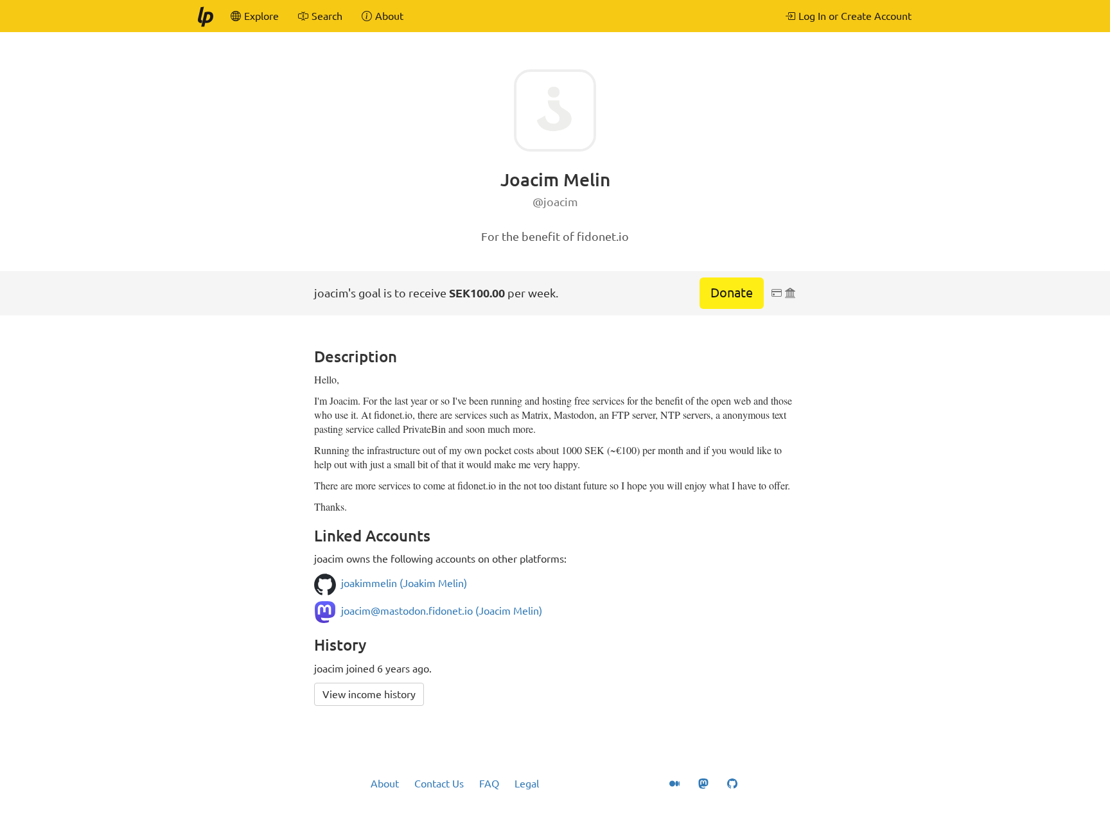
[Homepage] (205, 16)
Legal (527, 783)
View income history (369, 694)
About (385, 783)
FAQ (489, 783)
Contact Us (439, 783)
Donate (731, 292)
